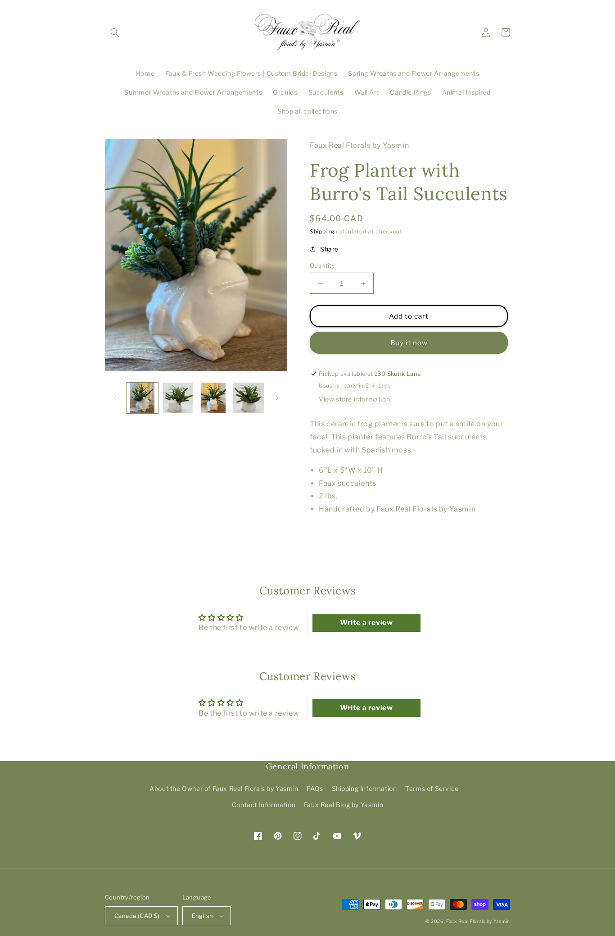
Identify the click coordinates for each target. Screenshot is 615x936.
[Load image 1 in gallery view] (142, 398)
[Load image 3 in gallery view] (213, 398)
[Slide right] (277, 398)
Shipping (322, 231)
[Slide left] (115, 398)
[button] (115, 32)
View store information (354, 399)
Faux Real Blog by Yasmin (343, 804)
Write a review (366, 622)
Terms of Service (432, 788)
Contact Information (263, 804)
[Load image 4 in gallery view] (248, 398)
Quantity (322, 265)
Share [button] (329, 249)
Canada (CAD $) (137, 915)
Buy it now (409, 343)
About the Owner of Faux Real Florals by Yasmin (223, 788)
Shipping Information (364, 788)
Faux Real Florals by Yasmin (478, 921)
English (202, 915)
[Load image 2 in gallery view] (178, 398)
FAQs (315, 788)
